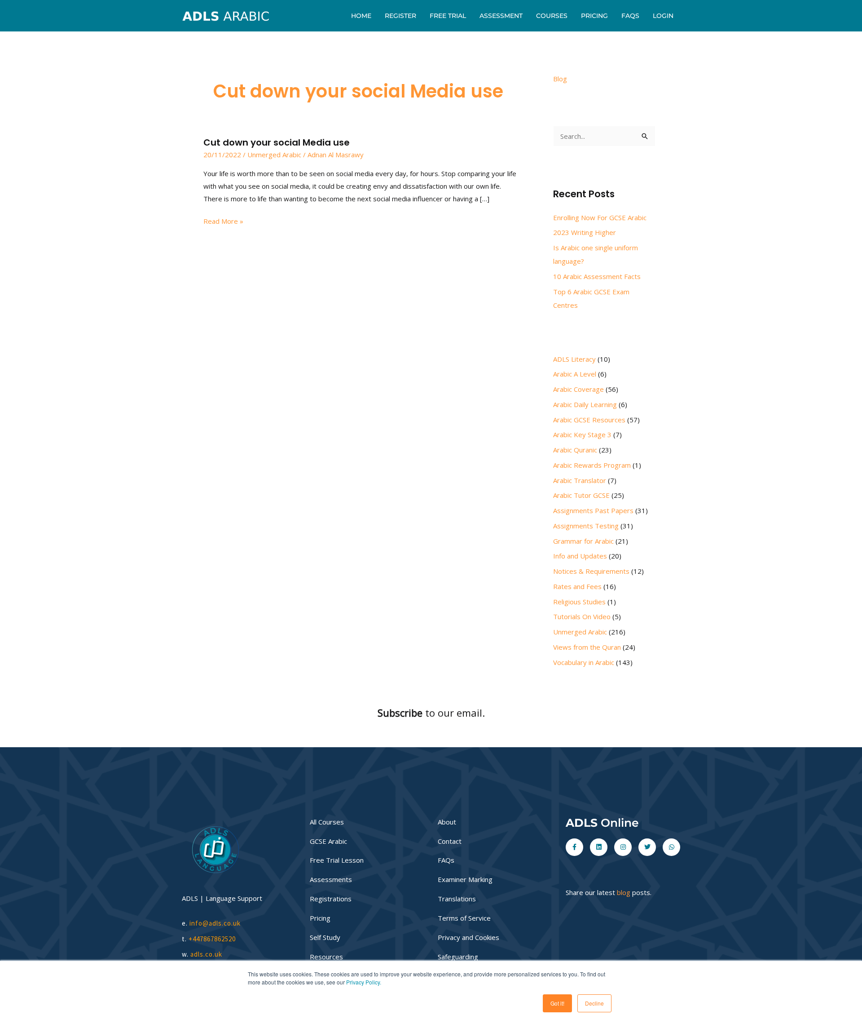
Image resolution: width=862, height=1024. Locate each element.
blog (623, 892)
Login (663, 16)
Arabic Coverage (578, 389)
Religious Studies (579, 601)
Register (400, 16)
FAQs (630, 16)
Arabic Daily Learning (585, 404)
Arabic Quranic (575, 449)
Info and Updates (580, 555)
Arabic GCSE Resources (589, 419)
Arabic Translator (579, 480)
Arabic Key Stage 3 (582, 434)
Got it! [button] (557, 1003)
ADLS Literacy (574, 359)
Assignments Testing (586, 525)
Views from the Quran (587, 647)
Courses (551, 16)
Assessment (501, 16)
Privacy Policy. (363, 982)
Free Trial (448, 16)
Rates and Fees (577, 586)
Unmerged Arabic (274, 154)
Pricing (594, 16)
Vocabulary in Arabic (583, 662)
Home (361, 16)
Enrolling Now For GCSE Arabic (599, 217)
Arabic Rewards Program (592, 465)
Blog (560, 78)
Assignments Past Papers (593, 510)
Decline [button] (594, 1003)
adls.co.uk (207, 954)
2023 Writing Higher (584, 232)
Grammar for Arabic (583, 540)
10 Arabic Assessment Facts (597, 276)
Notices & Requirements (591, 571)
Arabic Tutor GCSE (581, 495)
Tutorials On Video (582, 616)
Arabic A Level (574, 373)
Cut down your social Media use (276, 142)
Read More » (223, 220)
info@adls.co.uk (215, 923)
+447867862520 (212, 939)
